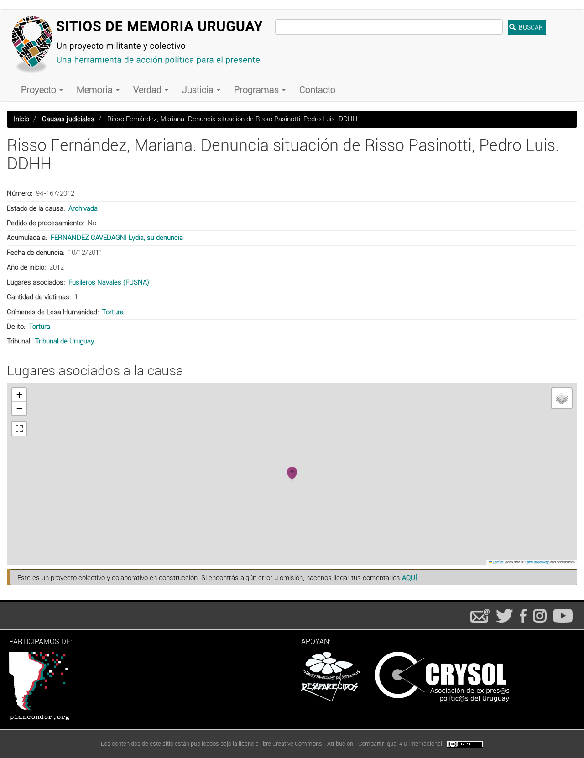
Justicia (199, 89)
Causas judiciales (68, 119)
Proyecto (39, 89)
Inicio (21, 119)
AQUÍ (409, 578)
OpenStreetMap (537, 562)
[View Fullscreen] (19, 429)
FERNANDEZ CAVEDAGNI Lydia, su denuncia (117, 238)
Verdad (148, 89)
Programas (257, 89)
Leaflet (498, 562)
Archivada (83, 208)
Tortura (113, 312)
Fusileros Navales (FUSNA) (108, 282)
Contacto (317, 89)
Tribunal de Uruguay (64, 341)
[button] (292, 474)
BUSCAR (530, 27)
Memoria (96, 89)
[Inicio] (141, 44)
